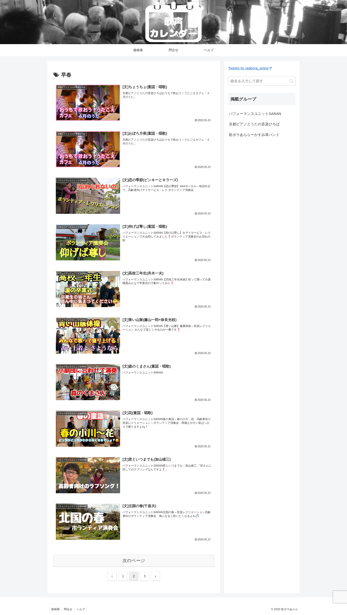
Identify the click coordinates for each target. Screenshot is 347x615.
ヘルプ (81, 609)
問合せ (68, 609)
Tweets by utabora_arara (248, 68)
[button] (291, 81)
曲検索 (55, 609)
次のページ (133, 560)
